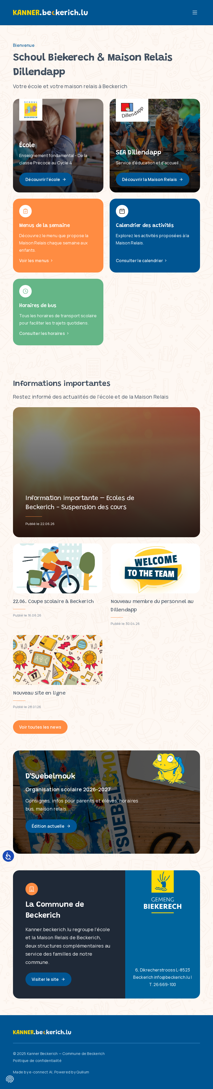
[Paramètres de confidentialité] (10, 1079)
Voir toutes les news (40, 727)
